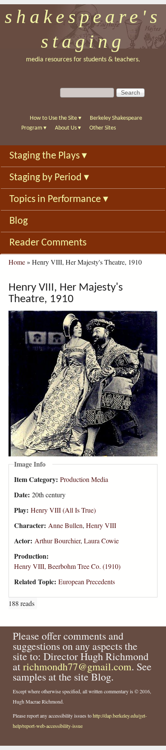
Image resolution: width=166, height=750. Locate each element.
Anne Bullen (65, 525)
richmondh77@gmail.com (77, 666)
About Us (68, 128)
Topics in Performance (58, 199)
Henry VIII (101, 525)
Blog (18, 221)
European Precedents (86, 581)
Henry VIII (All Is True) (63, 509)
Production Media (84, 479)
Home (17, 261)
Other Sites (102, 128)
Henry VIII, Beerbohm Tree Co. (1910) (67, 566)
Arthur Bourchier (57, 540)
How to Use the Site (55, 118)
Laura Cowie (101, 540)
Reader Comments (47, 243)
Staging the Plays (48, 156)
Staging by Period (49, 178)
